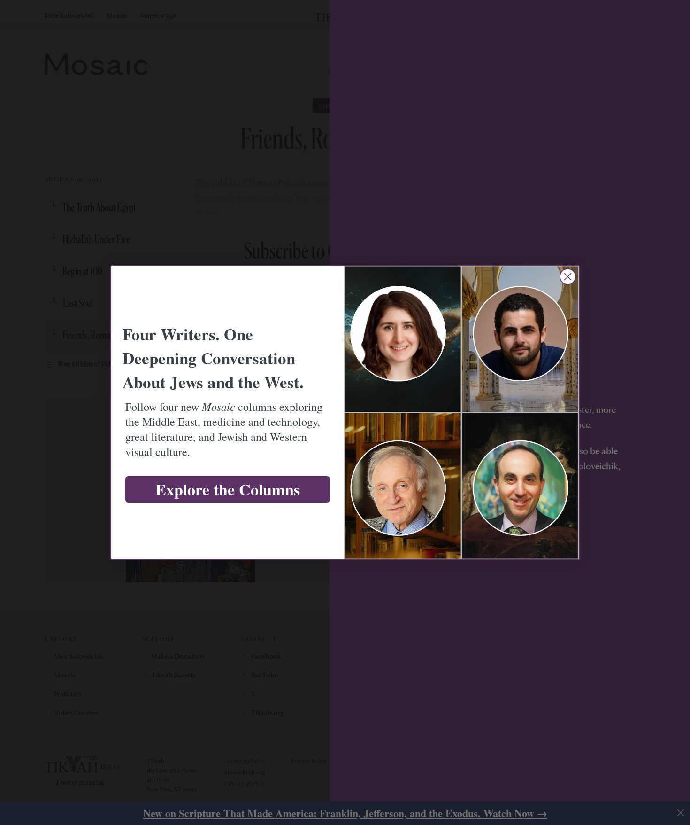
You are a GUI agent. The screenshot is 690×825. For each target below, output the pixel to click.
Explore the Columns (227, 489)
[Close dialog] (568, 276)
